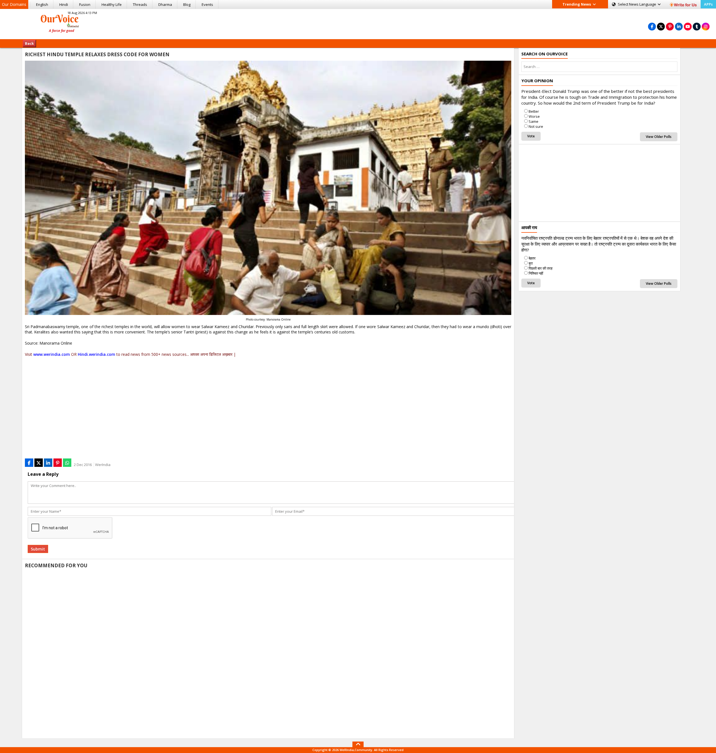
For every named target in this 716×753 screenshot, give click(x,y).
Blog (186, 4)
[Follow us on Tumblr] (697, 26)
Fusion (84, 4)
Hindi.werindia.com (96, 354)
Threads (140, 4)
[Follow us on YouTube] (688, 26)
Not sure (536, 126)
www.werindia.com (51, 354)
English (42, 4)
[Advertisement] (358, 23)
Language (637, 4)
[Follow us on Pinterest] (670, 26)
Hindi (63, 4)
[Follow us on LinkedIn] (679, 26)
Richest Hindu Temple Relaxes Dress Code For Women (97, 54)
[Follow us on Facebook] (652, 26)
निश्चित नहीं (536, 273)
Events (207, 4)
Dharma (165, 4)
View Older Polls (659, 136)
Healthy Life (112, 4)
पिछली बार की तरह (540, 268)
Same (533, 121)
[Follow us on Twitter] (661, 26)
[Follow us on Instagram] (706, 26)
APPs (708, 4)
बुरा (531, 263)
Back (29, 43)
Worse (534, 116)
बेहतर (532, 258)
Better (534, 111)
